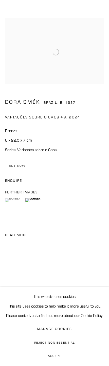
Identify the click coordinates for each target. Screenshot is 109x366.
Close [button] (100, 11)
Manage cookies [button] (54, 329)
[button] (14, 200)
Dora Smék (22, 102)
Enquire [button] (13, 180)
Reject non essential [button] (54, 342)
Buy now (17, 165)
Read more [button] (16, 235)
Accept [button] (54, 356)
